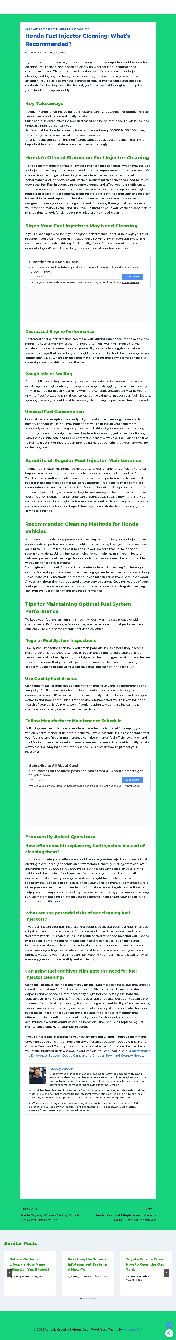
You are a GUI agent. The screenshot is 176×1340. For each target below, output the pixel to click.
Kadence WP (132, 1329)
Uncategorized (78, 29)
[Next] (166, 1273)
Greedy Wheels (37, 52)
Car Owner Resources (40, 29)
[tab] (81, 1298)
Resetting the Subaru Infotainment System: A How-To (87, 1264)
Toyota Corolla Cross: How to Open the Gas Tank (145, 1264)
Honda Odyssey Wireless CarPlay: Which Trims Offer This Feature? (49, 1215)
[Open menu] (169, 6)
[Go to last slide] (9, 1273)
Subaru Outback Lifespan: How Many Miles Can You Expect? (30, 1264)
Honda (62, 29)
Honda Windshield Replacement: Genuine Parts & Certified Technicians (125, 1215)
